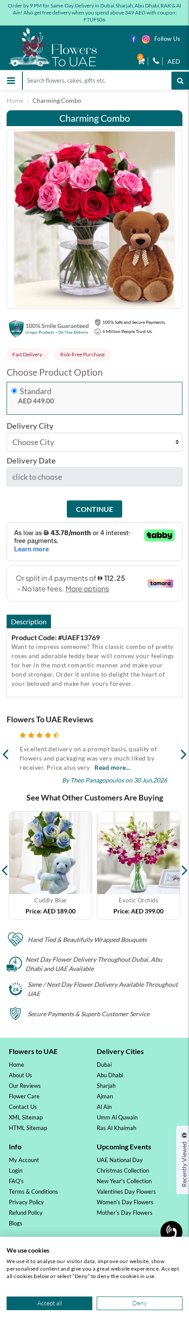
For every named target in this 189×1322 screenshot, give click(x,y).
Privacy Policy (26, 1202)
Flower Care (24, 1096)
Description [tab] (29, 621)
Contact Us (23, 1106)
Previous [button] (4, 865)
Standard (35, 391)
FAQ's (16, 1180)
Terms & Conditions (33, 1191)
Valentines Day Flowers (126, 1191)
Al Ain (104, 1106)
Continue (94, 509)
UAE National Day (120, 1159)
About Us (20, 1075)
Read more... (112, 767)
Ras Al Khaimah (116, 1127)
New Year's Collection (124, 1180)
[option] (50, 865)
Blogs (15, 1223)
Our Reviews (25, 1085)
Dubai (104, 1064)
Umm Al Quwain (117, 1117)
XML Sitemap (26, 1117)
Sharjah (106, 1085)
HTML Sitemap (28, 1127)
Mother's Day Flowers (125, 1212)
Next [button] (184, 865)
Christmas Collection (123, 1170)
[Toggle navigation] (11, 81)
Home (15, 100)
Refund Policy (26, 1212)
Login (15, 1170)
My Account (24, 1159)
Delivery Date (31, 460)
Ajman (105, 1096)
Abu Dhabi (110, 1075)
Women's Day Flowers (125, 1202)
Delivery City (30, 426)
